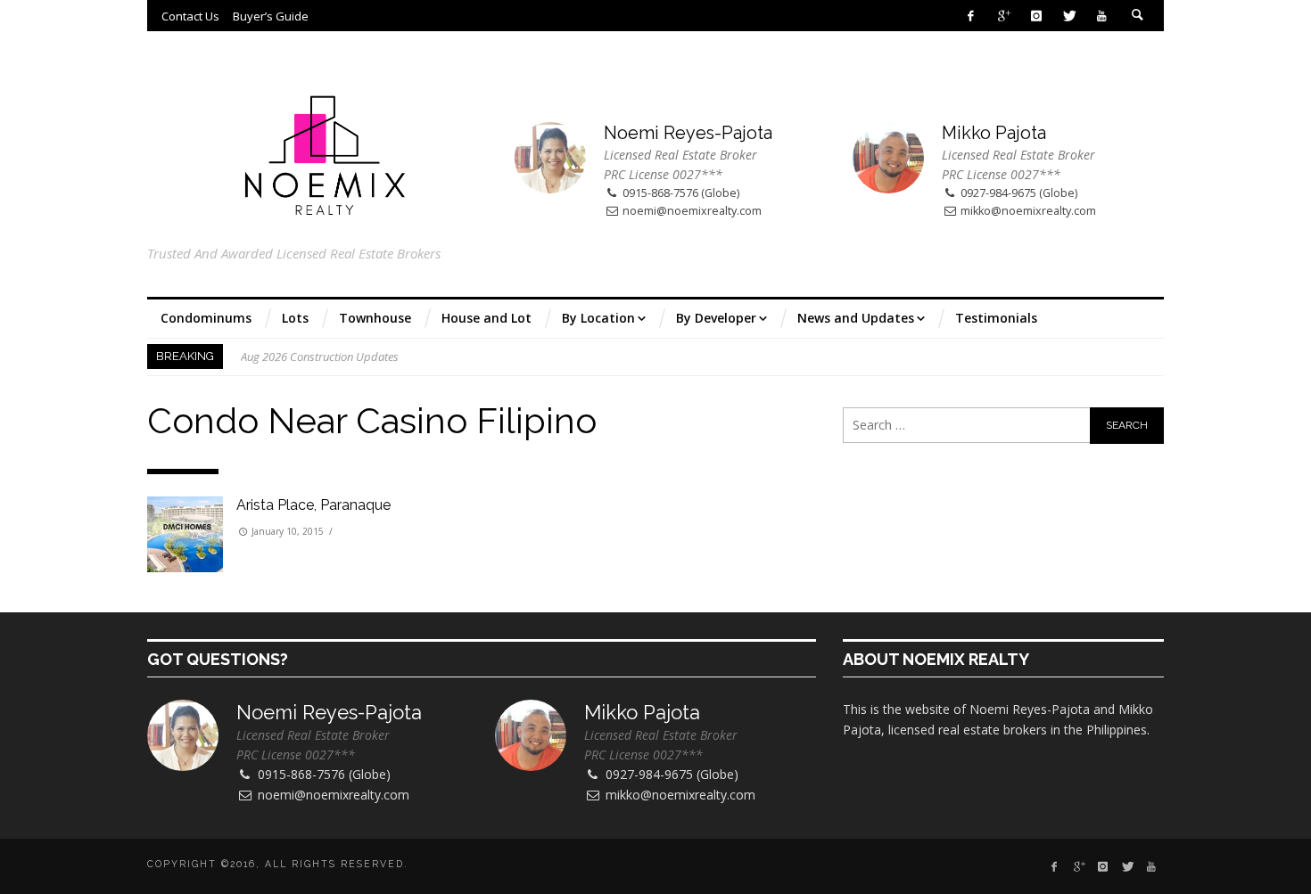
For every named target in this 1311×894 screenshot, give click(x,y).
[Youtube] (1101, 15)
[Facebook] (970, 15)
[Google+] (1003, 15)
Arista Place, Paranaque (313, 504)
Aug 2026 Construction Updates (320, 357)
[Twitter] (1068, 15)
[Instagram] (1035, 15)
